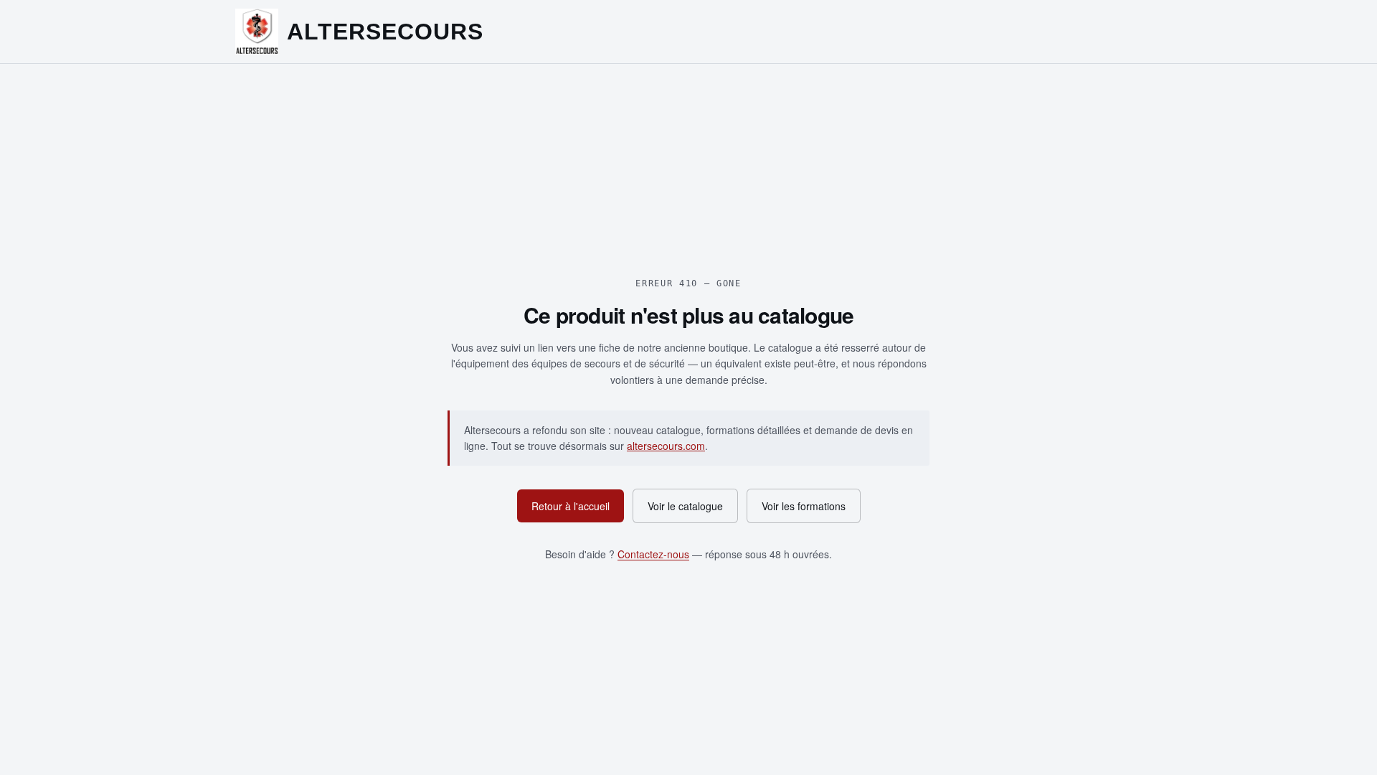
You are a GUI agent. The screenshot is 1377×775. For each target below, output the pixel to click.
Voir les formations (804, 506)
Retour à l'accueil (570, 506)
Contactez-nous (653, 554)
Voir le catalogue (685, 506)
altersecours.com (666, 445)
